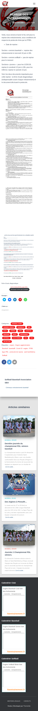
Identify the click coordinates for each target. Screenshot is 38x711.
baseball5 (12, 348)
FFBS (20, 330)
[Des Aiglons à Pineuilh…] (19, 484)
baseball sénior (9, 327)
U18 (32, 338)
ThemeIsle (26, 706)
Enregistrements (16, 594)
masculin (6, 334)
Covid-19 (19, 348)
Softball (6, 338)
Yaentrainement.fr (16, 613)
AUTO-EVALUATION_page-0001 (19, 287)
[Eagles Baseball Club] (6, 3)
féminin (13, 330)
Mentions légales (13, 701)
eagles (25, 348)
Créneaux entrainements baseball (17, 387)
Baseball (5, 348)
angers (12, 345)
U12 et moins (17, 338)
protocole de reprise (16, 352)
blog (5, 330)
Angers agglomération (22, 345)
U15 (26, 338)
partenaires (24, 334)
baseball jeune (17, 323)
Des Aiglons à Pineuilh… (16, 502)
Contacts (27, 701)
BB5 (29, 327)
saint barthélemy (29, 352)
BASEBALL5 (21, 327)
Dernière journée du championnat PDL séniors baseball (16, 446)
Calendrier (7, 594)
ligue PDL (28, 330)
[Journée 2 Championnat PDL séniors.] (19, 534)
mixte (14, 334)
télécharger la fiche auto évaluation (19, 289)
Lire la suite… (9, 467)
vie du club (7, 341)
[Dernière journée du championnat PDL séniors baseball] (19, 426)
